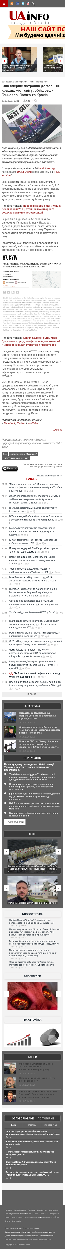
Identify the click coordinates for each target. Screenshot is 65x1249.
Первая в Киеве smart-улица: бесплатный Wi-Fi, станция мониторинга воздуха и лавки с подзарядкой (31, 209)
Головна (8, 1210)
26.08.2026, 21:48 (17, 937)
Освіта (36, 1214)
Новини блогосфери (37, 82)
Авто (43, 1214)
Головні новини (20, 1210)
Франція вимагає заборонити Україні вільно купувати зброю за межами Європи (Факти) (31, 963)
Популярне (46, 1118)
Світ (6, 1214)
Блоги (32, 1057)
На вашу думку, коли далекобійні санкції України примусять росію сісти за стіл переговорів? (29, 767)
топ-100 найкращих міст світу (16, 458)
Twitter (21, 423)
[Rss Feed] (11, 4)
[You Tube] (27, 4)
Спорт (7, 1217)
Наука (22, 1214)
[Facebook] (17, 4)
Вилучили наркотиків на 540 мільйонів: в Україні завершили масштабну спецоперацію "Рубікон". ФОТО (32, 869)
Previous (3, 61)
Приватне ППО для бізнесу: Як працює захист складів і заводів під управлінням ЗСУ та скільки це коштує (38, 744)
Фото (32, 834)
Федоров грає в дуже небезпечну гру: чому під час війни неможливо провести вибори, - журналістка (39, 730)
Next (61, 61)
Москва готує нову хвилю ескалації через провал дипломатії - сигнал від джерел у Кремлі (32, 531)
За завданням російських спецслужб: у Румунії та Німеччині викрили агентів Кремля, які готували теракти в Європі (34, 499)
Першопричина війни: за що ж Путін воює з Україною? (37, 1079)
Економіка (53, 1210)
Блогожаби (32, 976)
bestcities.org (46, 168)
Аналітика (32, 706)
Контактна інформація (22, 1239)
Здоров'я (54, 1214)
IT (47, 1214)
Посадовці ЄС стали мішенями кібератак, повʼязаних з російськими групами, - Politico (37, 716)
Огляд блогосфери (32, 1217)
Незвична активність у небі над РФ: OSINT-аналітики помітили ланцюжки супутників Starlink (32, 560)
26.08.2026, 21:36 (17, 947)
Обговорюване (23, 1118)
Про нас (8, 1239)
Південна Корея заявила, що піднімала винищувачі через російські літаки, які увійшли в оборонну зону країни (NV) (33, 953)
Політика (31, 1210)
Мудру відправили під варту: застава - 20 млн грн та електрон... (17, 67)
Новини (31, 479)
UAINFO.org (24, 171)
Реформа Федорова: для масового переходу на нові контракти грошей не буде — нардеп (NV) (34, 942)
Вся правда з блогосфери (14, 82)
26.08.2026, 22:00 (17, 925)
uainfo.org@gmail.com (42, 1239)
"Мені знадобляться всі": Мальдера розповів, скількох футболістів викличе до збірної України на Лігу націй (35, 487)
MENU (4, 3)
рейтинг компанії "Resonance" (23, 454)
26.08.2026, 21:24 (17, 958)
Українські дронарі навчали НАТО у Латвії (32, 612)
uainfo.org (36, 1232)
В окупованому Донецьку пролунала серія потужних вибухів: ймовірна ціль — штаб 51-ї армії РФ (33, 665)
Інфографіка (33, 1019)
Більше (32, 694)
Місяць (32, 1125)
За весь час (50, 1125)
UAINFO (57, 429)
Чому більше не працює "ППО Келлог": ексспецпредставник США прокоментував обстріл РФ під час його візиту (32, 653)
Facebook (10, 423)
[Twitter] (22, 4)
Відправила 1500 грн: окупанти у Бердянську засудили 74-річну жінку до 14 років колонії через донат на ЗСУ (34, 624)
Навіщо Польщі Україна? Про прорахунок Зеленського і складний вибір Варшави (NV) (31, 921)
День (13, 1125)
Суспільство (42, 1210)
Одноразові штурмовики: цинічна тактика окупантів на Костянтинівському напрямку (36, 1067)
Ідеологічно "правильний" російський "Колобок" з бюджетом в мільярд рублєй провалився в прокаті (38, 1094)
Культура (14, 1214)
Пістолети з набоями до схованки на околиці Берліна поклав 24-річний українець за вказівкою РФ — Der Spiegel (33, 592)
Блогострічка (32, 914)
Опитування (33, 758)
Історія (29, 1214)
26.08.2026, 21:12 (17, 967)
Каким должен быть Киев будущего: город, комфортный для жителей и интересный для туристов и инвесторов (31, 341)
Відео (20, 1217)
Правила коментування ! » (49, 476)
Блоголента (46, 1217)
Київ (5, 454)
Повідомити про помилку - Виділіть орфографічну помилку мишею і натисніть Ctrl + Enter (32, 443)
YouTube (32, 423)
